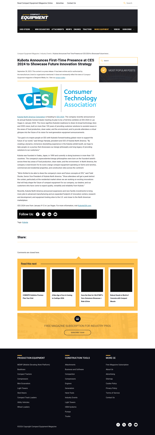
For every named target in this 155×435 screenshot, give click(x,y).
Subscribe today (77, 332)
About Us (109, 369)
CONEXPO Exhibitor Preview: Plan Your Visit (33, 296)
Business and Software (74, 369)
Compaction (70, 374)
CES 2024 (60, 117)
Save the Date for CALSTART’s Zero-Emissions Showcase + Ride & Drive (92, 298)
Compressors (22, 378)
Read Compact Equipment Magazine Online (35, 3)
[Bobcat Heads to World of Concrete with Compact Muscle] (121, 280)
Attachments (58, 29)
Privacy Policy (111, 388)
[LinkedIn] (40, 237)
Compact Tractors (24, 374)
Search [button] (125, 3)
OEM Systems (70, 407)
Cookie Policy (111, 383)
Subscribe (127, 29)
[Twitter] (35, 237)
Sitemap (109, 378)
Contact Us (71, 3)
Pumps (68, 411)
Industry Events (71, 397)
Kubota (25, 222)
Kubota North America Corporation (31, 117)
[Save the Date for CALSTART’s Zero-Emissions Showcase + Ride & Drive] (92, 280)
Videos (117, 29)
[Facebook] (31, 237)
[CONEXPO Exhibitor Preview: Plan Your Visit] (34, 280)
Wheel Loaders (23, 407)
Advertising (110, 374)
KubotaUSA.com (84, 205)
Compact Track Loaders (27, 397)
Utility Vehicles (23, 402)
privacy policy (60, 77)
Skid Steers (25, 29)
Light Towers (22, 388)
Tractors (87, 29)
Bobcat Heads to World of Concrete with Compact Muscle (119, 298)
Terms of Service (113, 392)
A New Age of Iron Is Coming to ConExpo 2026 (62, 296)
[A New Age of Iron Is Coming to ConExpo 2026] (63, 280)
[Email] (44, 237)
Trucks (67, 416)
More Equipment (101, 29)
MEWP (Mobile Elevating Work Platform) (33, 364)
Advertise (60, 3)
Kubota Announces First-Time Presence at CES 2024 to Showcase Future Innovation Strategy (55, 62)
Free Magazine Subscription (117, 364)
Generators (69, 388)
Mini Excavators (42, 29)
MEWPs (69, 29)
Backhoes (21, 369)
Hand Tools (69, 392)
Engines (77, 29)
